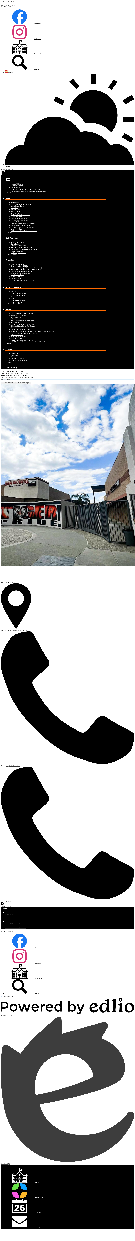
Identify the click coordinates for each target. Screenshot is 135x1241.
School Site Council (17, 335)
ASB (12, 298)
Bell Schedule (15, 213)
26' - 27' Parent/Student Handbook (21, 204)
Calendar (37, 1213)
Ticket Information (20, 293)
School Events (5, 379)
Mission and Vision (17, 186)
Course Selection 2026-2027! (20, 266)
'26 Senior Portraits (17, 202)
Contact (37, 1228)
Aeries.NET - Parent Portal (19, 315)
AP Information (15, 209)
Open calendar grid (24, 383)
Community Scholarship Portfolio (21, 271)
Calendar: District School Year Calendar (23, 326)
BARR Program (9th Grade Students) (22, 321)
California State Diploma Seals (20, 215)
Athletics (13, 291)
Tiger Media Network (17, 358)
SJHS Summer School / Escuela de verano (24, 231)
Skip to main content (7, 1)
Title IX (7, 919)
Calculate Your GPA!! (17, 275)
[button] (8, 180)
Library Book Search (17, 222)
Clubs (12, 297)
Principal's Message (17, 184)
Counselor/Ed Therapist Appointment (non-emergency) (28, 268)
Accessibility (9, 914)
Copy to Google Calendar (9, 377)
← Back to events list (8, 383)
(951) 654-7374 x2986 (13, 766)
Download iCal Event (26, 377)
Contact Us (14, 353)
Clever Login (15, 244)
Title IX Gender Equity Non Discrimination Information (28, 191)
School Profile (15, 187)
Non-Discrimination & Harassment (15, 928)
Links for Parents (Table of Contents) (22, 313)
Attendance (14, 319)
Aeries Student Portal (17, 206)
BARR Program (16, 211)
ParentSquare (38, 1197)
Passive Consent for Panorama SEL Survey (24, 333)
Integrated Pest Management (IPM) (22, 340)
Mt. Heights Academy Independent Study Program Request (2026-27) (32, 331)
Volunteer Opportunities (18, 336)
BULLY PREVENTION (12, 923)
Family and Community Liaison (21, 329)
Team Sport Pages (20, 295)
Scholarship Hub (16, 278)
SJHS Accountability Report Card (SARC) (28, 189)
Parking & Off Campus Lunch (20, 225)
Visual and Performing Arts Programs (22, 227)
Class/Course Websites (18, 216)
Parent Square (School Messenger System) (24, 249)
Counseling (14, 357)
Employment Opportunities (19, 360)
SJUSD (37, 1182)
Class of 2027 (19, 302)
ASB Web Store (20, 300)
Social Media (15, 355)
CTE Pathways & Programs (19, 220)
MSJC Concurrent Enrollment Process (22, 280)
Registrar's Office (16, 276)
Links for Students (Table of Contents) (23, 224)
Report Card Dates (16, 229)
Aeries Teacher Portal (17, 242)
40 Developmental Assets (18, 253)
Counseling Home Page (18, 264)
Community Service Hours (19, 218)
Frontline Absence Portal (18, 246)
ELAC (13, 328)
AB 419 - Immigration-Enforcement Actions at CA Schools (29, 342)
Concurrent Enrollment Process (20, 273)
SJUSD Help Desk (17, 251)
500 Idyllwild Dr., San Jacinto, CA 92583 (14, 630)
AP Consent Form (16, 317)
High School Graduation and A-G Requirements (26, 269)
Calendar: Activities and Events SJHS (22, 324)
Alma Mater (14, 208)
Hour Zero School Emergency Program (23, 247)
